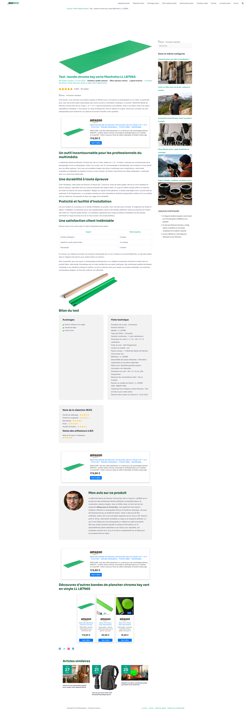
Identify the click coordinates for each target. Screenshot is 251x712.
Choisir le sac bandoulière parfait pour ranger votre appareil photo (74, 686)
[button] (243, 3)
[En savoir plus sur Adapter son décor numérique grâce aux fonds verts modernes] (134, 673)
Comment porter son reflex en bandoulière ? (174, 59)
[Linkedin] (73, 649)
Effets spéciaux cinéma (118, 81)
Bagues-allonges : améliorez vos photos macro (175, 180)
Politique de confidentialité (175, 708)
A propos (144, 708)
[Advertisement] (125, 25)
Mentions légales (160, 708)
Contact (151, 708)
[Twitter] (64, 649)
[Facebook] (60, 649)
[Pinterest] (69, 649)
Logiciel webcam (136, 81)
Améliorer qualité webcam (97, 81)
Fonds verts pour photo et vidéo (79, 83)
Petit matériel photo (99, 83)
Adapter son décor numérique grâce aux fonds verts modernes (134, 684)
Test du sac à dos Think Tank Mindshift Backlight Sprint (102, 693)
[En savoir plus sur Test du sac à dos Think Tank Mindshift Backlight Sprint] (105, 677)
